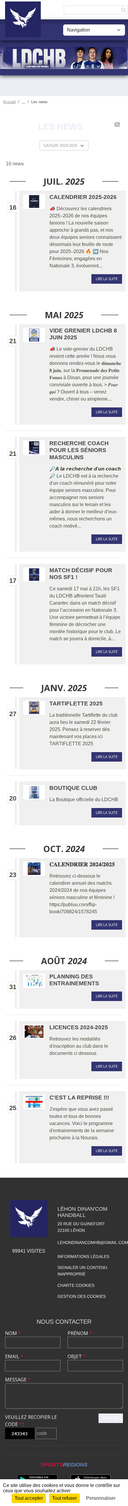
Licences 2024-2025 (78, 1027)
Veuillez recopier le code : (31, 1420)
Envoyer (110, 1418)
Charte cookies (75, 1285)
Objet (77, 1356)
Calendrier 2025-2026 (83, 197)
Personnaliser (100, 1498)
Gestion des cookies (81, 1296)
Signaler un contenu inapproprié (82, 1270)
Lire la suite (107, 278)
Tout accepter (29, 1498)
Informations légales (83, 1256)
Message (17, 1379)
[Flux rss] (117, 124)
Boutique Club (73, 788)
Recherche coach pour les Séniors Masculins (79, 450)
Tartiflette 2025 (76, 703)
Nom (13, 1333)
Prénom (80, 1333)
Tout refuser (64, 1498)
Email (14, 1356)
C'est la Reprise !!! (79, 1097)
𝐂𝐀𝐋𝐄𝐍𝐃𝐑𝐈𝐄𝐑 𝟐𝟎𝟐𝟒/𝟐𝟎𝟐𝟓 (82, 864)
